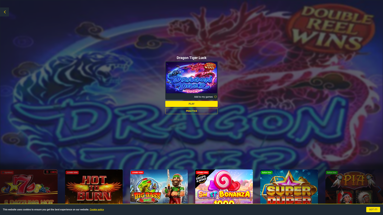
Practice (191, 111)
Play (191, 103)
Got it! (373, 209)
